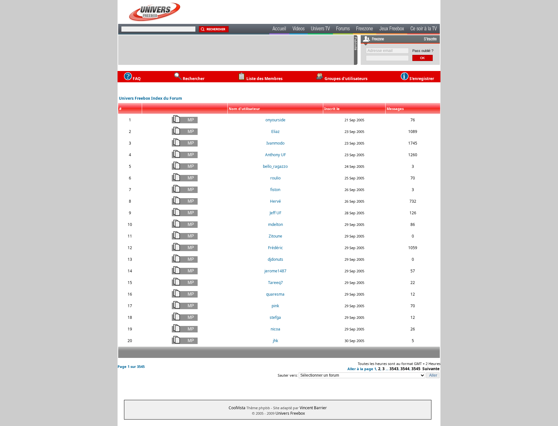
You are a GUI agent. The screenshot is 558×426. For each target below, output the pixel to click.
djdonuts (275, 259)
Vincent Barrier (313, 408)
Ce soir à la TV (423, 29)
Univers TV (320, 29)
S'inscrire (430, 39)
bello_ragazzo (275, 166)
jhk (275, 340)
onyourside (275, 120)
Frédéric (275, 247)
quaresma (275, 294)
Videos (299, 29)
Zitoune (275, 236)
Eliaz (275, 131)
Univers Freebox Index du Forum (150, 98)
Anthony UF (275, 154)
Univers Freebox (290, 413)
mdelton (275, 224)
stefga (275, 317)
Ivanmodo (275, 143)
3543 (393, 368)
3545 (415, 368)
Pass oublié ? (422, 51)
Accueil (279, 29)
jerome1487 (275, 271)
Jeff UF (275, 213)
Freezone (364, 29)
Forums (343, 29)
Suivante (430, 368)
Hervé (275, 201)
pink (275, 306)
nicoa (275, 329)
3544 (404, 368)
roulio (275, 178)
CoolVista (237, 408)
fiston (275, 189)
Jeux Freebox (391, 29)
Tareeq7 (275, 282)
